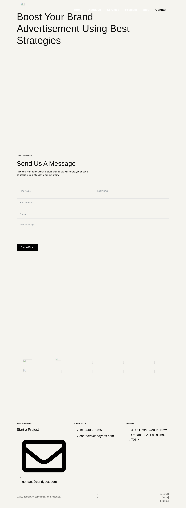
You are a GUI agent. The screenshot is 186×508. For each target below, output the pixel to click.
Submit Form (27, 247)
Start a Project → (30, 429)
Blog (146, 9)
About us (94, 9)
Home (78, 9)
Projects (131, 9)
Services (113, 9)
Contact (160, 9)
